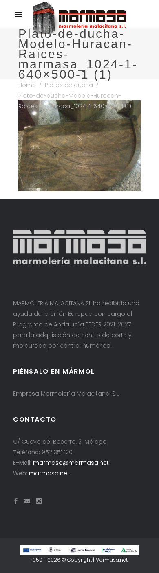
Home (27, 85)
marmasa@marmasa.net (71, 463)
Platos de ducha (69, 85)
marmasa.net (49, 473)
